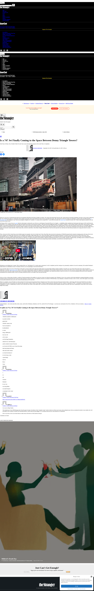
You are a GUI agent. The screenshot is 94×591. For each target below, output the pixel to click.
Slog (3, 10)
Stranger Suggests (6, 19)
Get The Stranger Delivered (9, 35)
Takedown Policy (6, 46)
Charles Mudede (37, 148)
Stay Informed (64, 108)
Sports (4, 18)
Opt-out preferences (71, 588)
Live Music (2, 27)
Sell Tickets (5, 39)
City (1, 136)
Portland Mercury (39, 103)
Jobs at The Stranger (7, 40)
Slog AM (4, 11)
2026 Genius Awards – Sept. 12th (40, 132)
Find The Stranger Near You (9, 33)
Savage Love (5, 12)
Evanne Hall (5, 560)
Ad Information (6, 37)
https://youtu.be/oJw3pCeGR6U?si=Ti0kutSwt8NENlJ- (14, 399)
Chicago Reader (54, 103)
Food (9, 27)
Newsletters (5, 32)
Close (3, 3)
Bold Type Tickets (69, 103)
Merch (4, 36)
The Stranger (26, 103)
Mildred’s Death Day (9, 559)
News (4, 13)
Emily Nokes (29, 560)
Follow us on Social (7, 34)
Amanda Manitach (21, 560)
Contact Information (82, 588)
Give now (54, 108)
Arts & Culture (66, 132)
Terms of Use (5, 44)
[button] (91, 576)
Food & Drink (6, 20)
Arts (3, 14)
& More (13, 27)
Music (4, 15)
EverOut (32, 103)
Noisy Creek (47, 103)
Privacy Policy (76, 588)
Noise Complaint (6, 17)
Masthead (5, 42)
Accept (76, 586)
